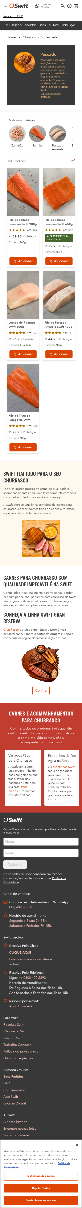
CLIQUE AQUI (20, 952)
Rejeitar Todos (41, 1188)
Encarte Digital (14, 1103)
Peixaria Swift (13, 1038)
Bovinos (30, 25)
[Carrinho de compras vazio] (76, 5)
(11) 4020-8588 (20, 907)
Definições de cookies (41, 1176)
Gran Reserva (12, 630)
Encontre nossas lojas (19, 1128)
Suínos (54, 25)
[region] (41, 1173)
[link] (13, 16)
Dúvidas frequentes (18, 1058)
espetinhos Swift (63, 767)
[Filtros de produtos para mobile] (72, 161)
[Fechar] (77, 1145)
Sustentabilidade (16, 1135)
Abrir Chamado (21, 1006)
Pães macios (17, 789)
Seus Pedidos (13, 1076)
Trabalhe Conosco (17, 1044)
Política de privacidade (20, 1051)
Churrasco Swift (15, 1031)
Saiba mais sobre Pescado (51, 95)
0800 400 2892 (34, 977)
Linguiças (68, 25)
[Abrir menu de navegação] (5, 6)
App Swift (10, 1096)
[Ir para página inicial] (19, 5)
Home (11, 37)
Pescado (51, 37)
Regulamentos (14, 1090)
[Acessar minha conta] (69, 5)
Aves (43, 25)
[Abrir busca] (62, 5)
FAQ (6, 1083)
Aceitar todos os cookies (41, 1200)
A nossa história (15, 1122)
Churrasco (14, 25)
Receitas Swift (13, 1024)
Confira (41, 690)
